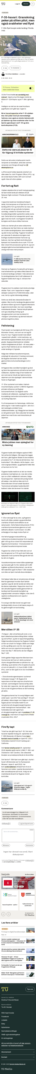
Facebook (5, 1016)
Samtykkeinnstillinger (9, 1031)
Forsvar (5, 12)
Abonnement (6, 1052)
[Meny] (33, 4)
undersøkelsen (10, 767)
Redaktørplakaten (16, 1045)
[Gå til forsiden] (3, 3)
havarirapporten (12, 113)
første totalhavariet (12, 748)
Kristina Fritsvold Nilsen (10, 1000)
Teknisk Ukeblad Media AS (17, 1064)
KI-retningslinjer (7, 1038)
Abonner (25, 4)
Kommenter (16, 68)
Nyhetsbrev (5, 1027)
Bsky (3, 1024)
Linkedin (4, 1020)
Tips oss (30, 989)
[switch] (31, 88)
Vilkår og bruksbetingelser (10, 1034)
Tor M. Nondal (6, 1007)
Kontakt (4, 1057)
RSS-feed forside (7, 1013)
